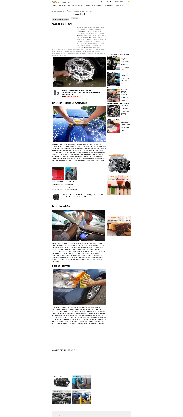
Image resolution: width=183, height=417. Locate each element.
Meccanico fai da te (78, 11)
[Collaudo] (81, 397)
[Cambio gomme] (114, 63)
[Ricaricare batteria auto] (114, 95)
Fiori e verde (81, 5)
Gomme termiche (58, 376)
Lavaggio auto (77, 376)
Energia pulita (119, 5)
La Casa (64, 5)
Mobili (69, 5)
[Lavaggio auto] (71, 173)
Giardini (74, 5)
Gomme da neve (57, 391)
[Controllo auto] (114, 79)
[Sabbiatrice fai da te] (114, 126)
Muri (59, 5)
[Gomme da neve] (61, 397)
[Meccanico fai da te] (119, 163)
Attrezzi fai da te (98, 5)
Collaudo (75, 391)
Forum (103, 1)
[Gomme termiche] (61, 382)
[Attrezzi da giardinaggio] (119, 185)
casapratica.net (61, 11)
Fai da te (55, 5)
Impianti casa (89, 5)
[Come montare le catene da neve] (114, 111)
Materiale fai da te (109, 5)
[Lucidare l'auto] (58, 173)
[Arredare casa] (119, 226)
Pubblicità (126, 415)
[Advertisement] (69, 9)
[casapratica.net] (61, 2)
